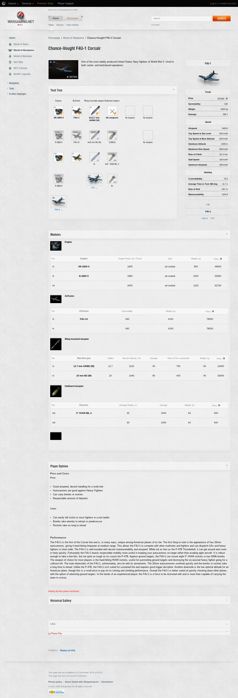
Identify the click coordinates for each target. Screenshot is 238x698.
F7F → (94, 188)
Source (60, 25)
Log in (213, 3)
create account (228, 3)
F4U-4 (205, 218)
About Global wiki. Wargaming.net (82, 682)
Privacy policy (55, 682)
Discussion (72, 18)
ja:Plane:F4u (55, 633)
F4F (208, 204)
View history (72, 25)
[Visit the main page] (20, 18)
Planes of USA (67, 650)
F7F (212, 218)
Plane (56, 18)
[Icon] (208, 77)
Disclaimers (107, 682)
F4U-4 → (59, 210)
